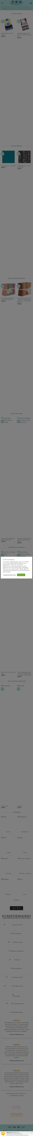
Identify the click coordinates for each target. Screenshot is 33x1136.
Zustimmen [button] (21, 574)
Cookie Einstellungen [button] (9, 575)
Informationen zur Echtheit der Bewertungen (17, 1135)
